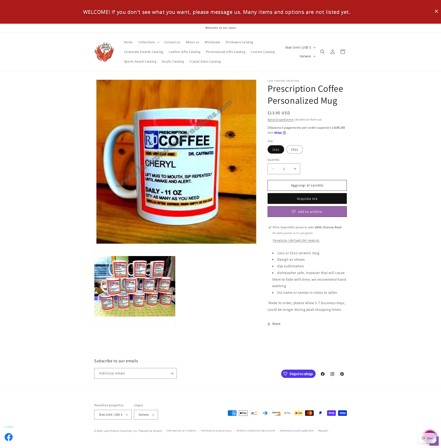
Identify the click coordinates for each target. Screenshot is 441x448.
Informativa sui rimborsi (181, 430)
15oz (294, 149)
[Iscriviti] (172, 373)
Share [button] (276, 324)
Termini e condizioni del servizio (255, 430)
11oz (275, 149)
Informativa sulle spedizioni (297, 430)
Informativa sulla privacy (216, 430)
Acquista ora (307, 198)
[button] (148, 42)
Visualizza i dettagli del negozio (296, 240)
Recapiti (323, 430)
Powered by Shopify (150, 430)
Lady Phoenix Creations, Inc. (121, 430)
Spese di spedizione (280, 119)
